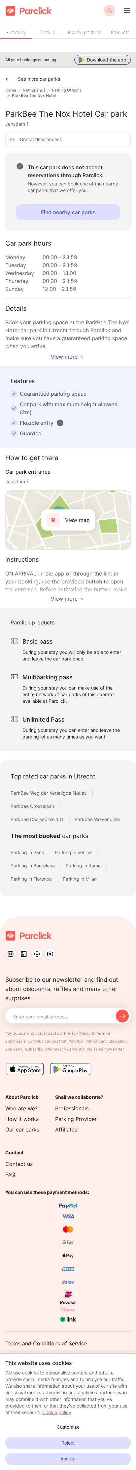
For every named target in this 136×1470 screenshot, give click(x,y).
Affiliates (66, 1129)
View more (64, 356)
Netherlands (34, 90)
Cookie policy (56, 1412)
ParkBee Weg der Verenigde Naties (49, 793)
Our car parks (22, 1129)
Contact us (19, 1164)
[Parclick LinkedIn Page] (23, 954)
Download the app (106, 59)
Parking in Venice (74, 852)
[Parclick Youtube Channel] (50, 954)
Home (10, 90)
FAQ (10, 1174)
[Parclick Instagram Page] (10, 954)
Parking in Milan (80, 879)
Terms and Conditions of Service (46, 1343)
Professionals (71, 1108)
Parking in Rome (84, 865)
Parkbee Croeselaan (33, 806)
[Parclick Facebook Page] (37, 954)
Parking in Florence (32, 879)
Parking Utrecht (66, 90)
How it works (22, 1119)
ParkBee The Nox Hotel (34, 95)
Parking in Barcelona (33, 865)
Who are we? (21, 1108)
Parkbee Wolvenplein (97, 819)
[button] (60, 423)
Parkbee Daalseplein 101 (38, 819)
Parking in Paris (28, 852)
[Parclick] (28, 11)
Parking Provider (76, 1119)
